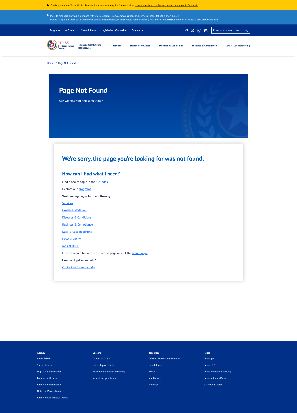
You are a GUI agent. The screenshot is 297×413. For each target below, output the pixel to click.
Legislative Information (114, 30)
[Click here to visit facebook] (186, 31)
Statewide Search (213, 384)
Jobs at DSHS (70, 246)
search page (140, 253)
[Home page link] (74, 45)
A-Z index (102, 182)
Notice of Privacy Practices (50, 391)
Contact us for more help (78, 267)
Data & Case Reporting (238, 45)
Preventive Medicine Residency (109, 371)
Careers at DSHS (101, 358)
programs (84, 189)
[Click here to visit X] (192, 31)
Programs (55, 30)
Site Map (153, 384)
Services (117, 45)
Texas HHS (209, 365)
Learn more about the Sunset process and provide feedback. (166, 5)
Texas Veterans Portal (215, 378)
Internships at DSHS (103, 365)
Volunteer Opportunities (105, 378)
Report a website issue (49, 384)
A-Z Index (70, 30)
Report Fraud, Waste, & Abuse (52, 397)
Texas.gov (209, 358)
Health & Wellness (140, 45)
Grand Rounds (156, 365)
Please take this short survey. (164, 15)
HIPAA (151, 371)
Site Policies (154, 378)
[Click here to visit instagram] (199, 31)
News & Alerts (88, 30)
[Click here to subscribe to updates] (206, 31)
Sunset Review (45, 365)
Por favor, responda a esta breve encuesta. (196, 19)
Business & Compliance (204, 45)
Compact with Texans (48, 378)
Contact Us (137, 30)
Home (50, 63)
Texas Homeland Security (217, 371)
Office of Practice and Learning (164, 358)
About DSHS (43, 358)
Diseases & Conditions (171, 45)
